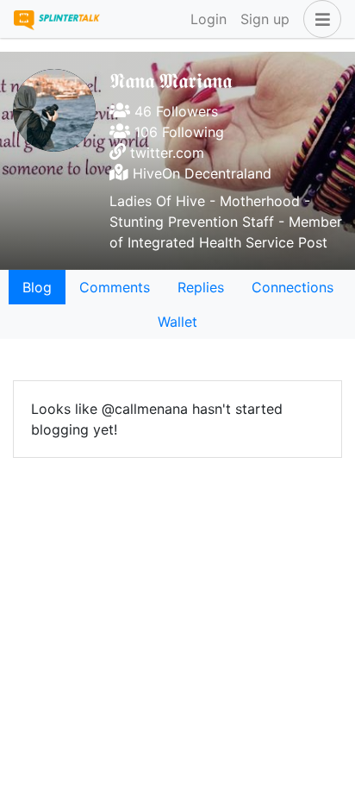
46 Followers (174, 111)
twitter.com (167, 152)
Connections (292, 287)
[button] (318, 19)
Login (208, 19)
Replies (201, 287)
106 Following (177, 132)
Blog (37, 287)
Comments (114, 287)
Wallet (177, 321)
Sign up (265, 19)
